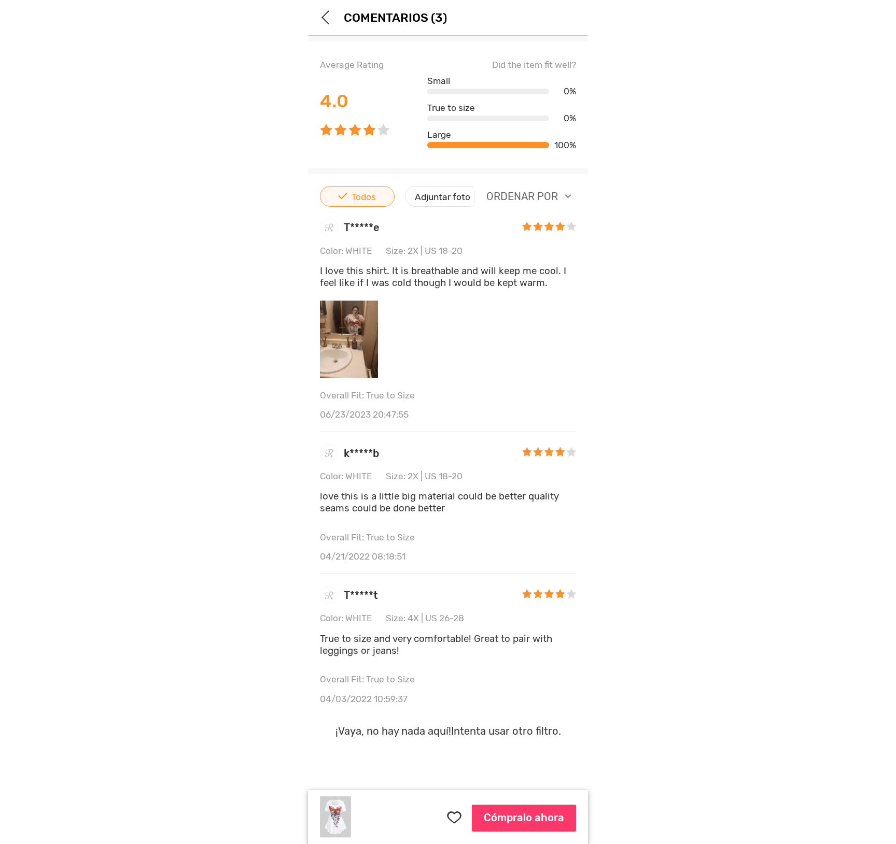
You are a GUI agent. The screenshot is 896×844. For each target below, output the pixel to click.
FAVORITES (454, 818)
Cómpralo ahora (524, 817)
